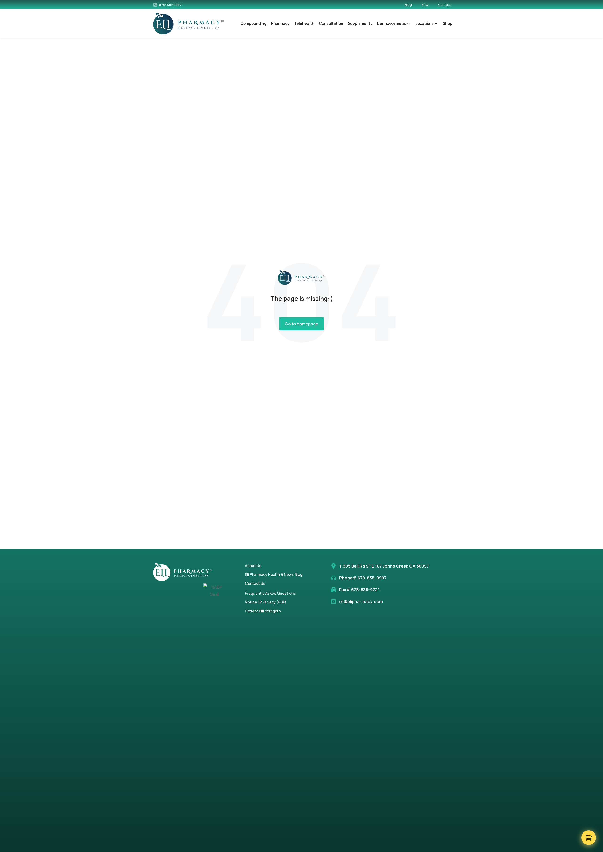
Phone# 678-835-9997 (363, 578)
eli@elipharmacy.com (361, 601)
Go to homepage (301, 324)
